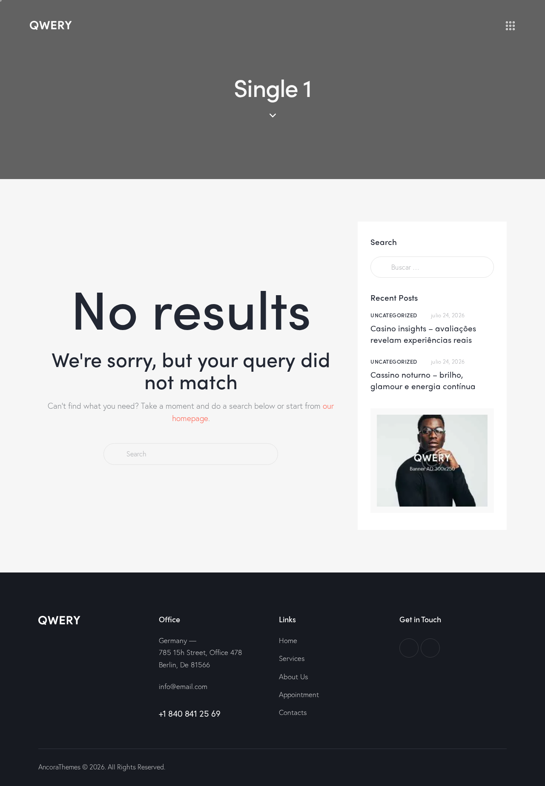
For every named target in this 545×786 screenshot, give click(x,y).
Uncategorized (393, 315)
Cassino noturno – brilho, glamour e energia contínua (423, 380)
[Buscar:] (432, 267)
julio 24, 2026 (447, 315)
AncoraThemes (59, 766)
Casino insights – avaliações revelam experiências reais (423, 334)
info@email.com (183, 686)
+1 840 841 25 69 (190, 713)
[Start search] (114, 454)
